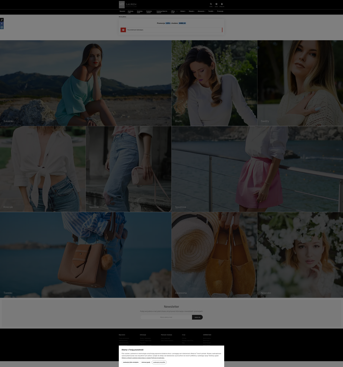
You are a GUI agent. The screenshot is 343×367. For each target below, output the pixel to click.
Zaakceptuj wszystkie (159, 362)
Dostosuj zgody (146, 362)
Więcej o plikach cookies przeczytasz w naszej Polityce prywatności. (143, 358)
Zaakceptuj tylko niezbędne (131, 362)
